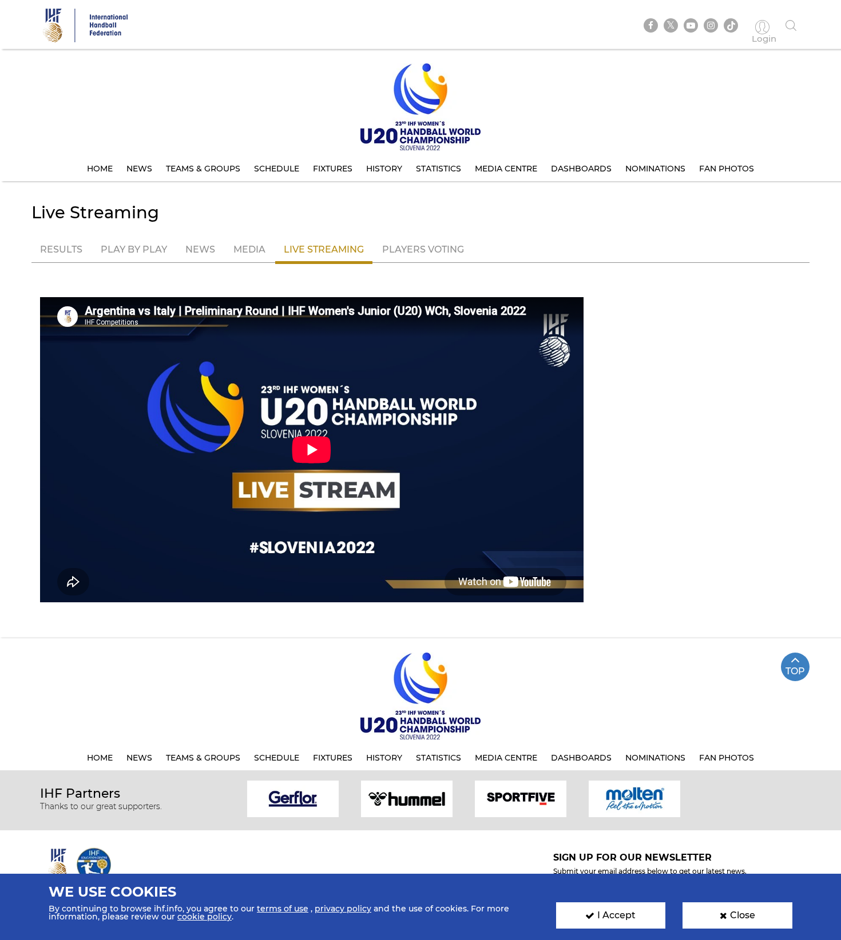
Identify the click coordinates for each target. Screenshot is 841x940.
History (384, 168)
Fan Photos (726, 168)
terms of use (282, 908)
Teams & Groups (203, 168)
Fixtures (332, 168)
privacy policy (343, 908)
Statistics (438, 168)
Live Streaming (324, 249)
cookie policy (204, 916)
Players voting (423, 249)
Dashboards (581, 168)
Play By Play (134, 249)
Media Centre (506, 168)
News (139, 168)
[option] (293, 798)
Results (61, 249)
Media (249, 249)
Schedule (276, 168)
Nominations (655, 168)
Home (100, 168)
